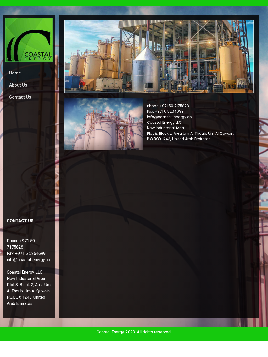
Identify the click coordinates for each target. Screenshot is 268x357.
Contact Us (20, 97)
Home (15, 73)
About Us (18, 85)
